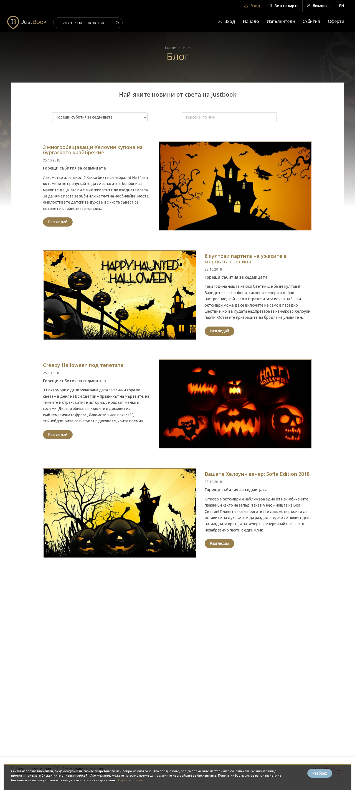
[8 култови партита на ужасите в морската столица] (119, 295)
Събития (311, 21)
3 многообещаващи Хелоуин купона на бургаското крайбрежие (93, 150)
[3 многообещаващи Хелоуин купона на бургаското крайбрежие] (235, 186)
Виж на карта (286, 6)
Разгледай (57, 222)
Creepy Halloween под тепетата (83, 365)
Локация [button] (320, 6)
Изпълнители (281, 21)
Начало (251, 21)
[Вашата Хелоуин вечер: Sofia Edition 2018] (119, 513)
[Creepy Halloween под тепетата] (235, 404)
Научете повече (131, 780)
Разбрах (320, 773)
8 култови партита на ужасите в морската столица (245, 259)
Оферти (336, 21)
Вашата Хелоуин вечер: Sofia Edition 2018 (257, 474)
